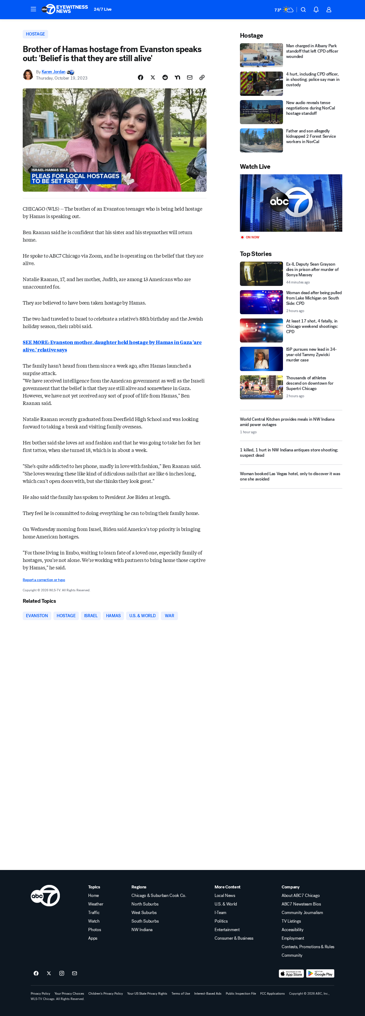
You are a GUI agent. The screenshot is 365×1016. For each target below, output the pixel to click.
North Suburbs (144, 904)
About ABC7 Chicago (301, 895)
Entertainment (227, 930)
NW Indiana (142, 930)
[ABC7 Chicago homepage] (64, 9)
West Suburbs (143, 913)
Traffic (93, 913)
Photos (94, 930)
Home (93, 895)
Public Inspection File (241, 993)
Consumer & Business (234, 938)
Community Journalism (302, 913)
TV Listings (291, 921)
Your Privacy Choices (69, 993)
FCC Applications (272, 993)
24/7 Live (103, 9)
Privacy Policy (40, 993)
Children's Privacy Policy (105, 993)
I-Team (220, 913)
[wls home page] (45, 895)
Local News (225, 895)
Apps (92, 938)
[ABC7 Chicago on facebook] (36, 973)
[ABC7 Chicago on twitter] (49, 973)
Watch (93, 921)
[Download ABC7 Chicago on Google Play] (320, 973)
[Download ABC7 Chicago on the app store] (291, 973)
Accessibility (293, 930)
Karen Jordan (53, 72)
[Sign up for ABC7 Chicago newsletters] (74, 973)
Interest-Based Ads (208, 993)
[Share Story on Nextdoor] (177, 77)
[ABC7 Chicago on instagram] (61, 973)
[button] (33, 9)
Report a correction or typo (44, 579)
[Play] (291, 203)
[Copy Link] (202, 77)
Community (292, 955)
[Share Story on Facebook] (140, 77)
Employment (293, 938)
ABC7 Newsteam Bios (301, 904)
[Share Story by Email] (189, 77)
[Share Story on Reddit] (165, 77)
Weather (95, 904)
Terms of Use (181, 993)
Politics (221, 921)
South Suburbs (144, 921)
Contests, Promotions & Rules (308, 947)
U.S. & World (226, 904)
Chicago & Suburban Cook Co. (158, 895)
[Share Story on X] (152, 77)
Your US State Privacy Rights (147, 993)
